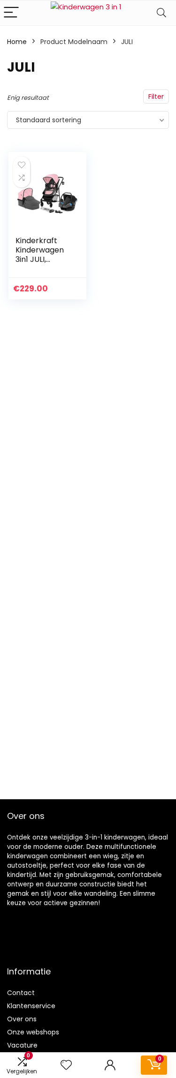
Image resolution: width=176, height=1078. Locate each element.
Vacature (22, 1045)
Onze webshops (33, 1032)
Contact (21, 992)
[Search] (161, 12)
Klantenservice (31, 1006)
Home (17, 41)
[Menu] (11, 12)
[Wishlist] (66, 1065)
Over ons (22, 1019)
